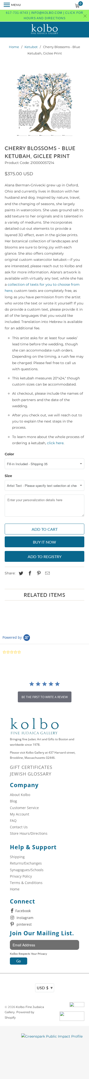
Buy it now (44, 542)
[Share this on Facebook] (29, 573)
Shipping (17, 856)
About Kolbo (20, 794)
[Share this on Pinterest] (38, 573)
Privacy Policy (21, 876)
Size (8, 476)
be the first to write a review (45, 697)
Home (14, 47)
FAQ (13, 820)
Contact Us (19, 827)
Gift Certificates (31, 767)
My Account (19, 814)
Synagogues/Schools (27, 869)
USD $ (45, 987)
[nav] (12, 5)
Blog (13, 801)
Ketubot (31, 47)
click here (55, 443)
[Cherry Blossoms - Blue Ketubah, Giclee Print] (44, 105)
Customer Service (24, 807)
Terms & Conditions (26, 882)
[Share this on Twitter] (20, 573)
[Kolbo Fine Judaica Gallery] (44, 29)
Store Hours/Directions (28, 833)
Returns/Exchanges (26, 863)
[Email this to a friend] (47, 573)
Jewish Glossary (30, 774)
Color (9, 454)
